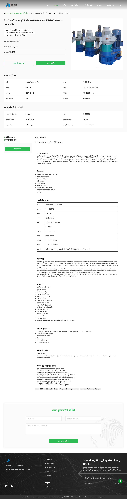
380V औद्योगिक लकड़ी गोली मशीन (49, 389)
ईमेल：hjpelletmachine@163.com (18, 470)
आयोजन (99, 5)
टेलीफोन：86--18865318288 (16, 465)
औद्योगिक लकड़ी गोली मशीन (21, 13)
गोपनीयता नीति (25, 497)
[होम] (12, 5)
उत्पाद (56, 5)
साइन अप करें (117, 483)
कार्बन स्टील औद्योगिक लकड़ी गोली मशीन (90, 389)
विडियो (64, 5)
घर (48, 5)
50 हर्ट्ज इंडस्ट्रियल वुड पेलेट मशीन (69, 389)
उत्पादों (11, 13)
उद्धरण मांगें (50, 63)
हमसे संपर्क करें (87, 5)
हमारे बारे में (74, 5)
